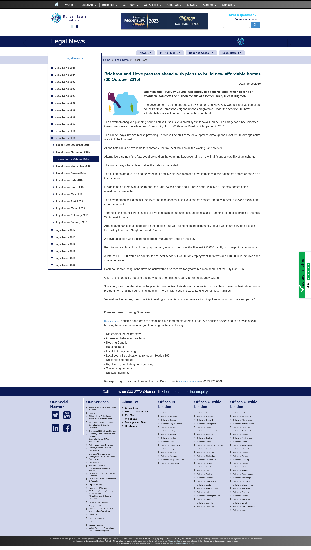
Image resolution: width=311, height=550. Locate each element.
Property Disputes (96, 518)
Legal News (229, 52)
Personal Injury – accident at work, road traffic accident (101, 509)
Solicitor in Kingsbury (169, 449)
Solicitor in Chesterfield (206, 460)
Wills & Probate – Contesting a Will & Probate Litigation (101, 529)
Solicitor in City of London (171, 424)
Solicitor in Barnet (168, 413)
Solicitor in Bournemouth (207, 431)
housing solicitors (189, 381)
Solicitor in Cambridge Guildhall (210, 445)
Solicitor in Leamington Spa (208, 496)
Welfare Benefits (96, 525)
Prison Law (93, 515)
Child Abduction (95, 413)
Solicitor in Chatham (205, 452)
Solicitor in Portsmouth (242, 452)
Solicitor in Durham (205, 478)
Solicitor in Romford (241, 463)
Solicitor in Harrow (168, 442)
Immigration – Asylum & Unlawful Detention (102, 474)
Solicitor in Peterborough (243, 445)
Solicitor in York (239, 510)
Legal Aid (88, 4)
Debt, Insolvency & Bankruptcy (102, 445)
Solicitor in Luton (240, 413)
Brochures (131, 426)
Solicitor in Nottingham (242, 438)
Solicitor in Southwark (170, 463)
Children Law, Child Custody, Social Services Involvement (101, 417)
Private (68, 4)
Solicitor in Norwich (241, 434)
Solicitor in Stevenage (242, 478)
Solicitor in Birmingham (206, 424)
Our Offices (151, 4)
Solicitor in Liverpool (205, 506)
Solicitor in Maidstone (242, 416)
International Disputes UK (99, 488)
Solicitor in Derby (204, 470)
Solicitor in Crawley (205, 467)
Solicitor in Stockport (241, 481)
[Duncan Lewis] (55, 415)
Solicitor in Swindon (241, 492)
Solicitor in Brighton (205, 438)
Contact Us (131, 408)
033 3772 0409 (248, 19)
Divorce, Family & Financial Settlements (100, 449)
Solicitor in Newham (169, 456)
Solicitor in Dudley (204, 474)
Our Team (129, 4)
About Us (173, 4)
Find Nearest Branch (137, 411)
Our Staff (130, 415)
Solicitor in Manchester (242, 420)
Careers (208, 4)
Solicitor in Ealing (168, 431)
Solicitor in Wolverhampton (244, 506)
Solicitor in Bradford (205, 434)
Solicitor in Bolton (204, 427)
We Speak (131, 418)
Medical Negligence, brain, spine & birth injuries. (102, 492)
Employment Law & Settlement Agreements (102, 458)
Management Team (136, 422)
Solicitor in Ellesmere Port (207, 481)
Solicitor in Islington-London (172, 445)
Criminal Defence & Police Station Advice (100, 440)
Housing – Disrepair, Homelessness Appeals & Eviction (99, 467)
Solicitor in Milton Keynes (243, 424)
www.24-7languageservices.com (182, 543)
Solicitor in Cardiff (204, 449)
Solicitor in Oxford (240, 442)
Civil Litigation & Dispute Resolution (99, 426)
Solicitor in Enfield (168, 434)
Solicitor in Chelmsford (206, 456)
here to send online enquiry (186, 392)
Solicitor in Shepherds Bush (172, 460)
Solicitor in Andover (205, 413)
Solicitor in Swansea (241, 488)
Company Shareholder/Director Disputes (102, 435)
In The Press (167, 52)
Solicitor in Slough (240, 470)
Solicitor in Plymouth (241, 449)
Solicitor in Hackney (169, 438)
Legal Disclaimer (175, 541)
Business (108, 4)
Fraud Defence (95, 463)
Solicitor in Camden (169, 420)
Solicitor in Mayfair (168, 452)
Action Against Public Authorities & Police (102, 408)
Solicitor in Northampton (243, 431)
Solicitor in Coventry (205, 463)
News (191, 4)
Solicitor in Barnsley (205, 416)
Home (106, 59)
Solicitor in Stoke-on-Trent (243, 485)
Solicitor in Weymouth (242, 499)
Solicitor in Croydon (169, 427)
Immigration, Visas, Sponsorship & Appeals (102, 479)
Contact (227, 4)
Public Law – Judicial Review (101, 522)
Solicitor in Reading (241, 460)
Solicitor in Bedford (205, 420)
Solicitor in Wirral (240, 503)
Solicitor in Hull (203, 492)
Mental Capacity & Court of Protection (100, 497)
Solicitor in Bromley (169, 416)
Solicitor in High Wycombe (207, 488)
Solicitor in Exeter (204, 485)
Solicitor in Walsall (240, 496)
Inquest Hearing (95, 485)
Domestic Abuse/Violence (99, 454)
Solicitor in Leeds (204, 499)
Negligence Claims (96, 506)
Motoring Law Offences (98, 502)
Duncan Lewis (112, 321)
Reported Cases (199, 52)
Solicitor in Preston (241, 456)
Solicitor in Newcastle (242, 427)
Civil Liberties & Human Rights (101, 422)
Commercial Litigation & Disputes (102, 431)
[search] (255, 25)
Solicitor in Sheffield (241, 467)
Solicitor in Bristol (204, 442)
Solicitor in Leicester (205, 503)
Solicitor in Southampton (243, 474)
